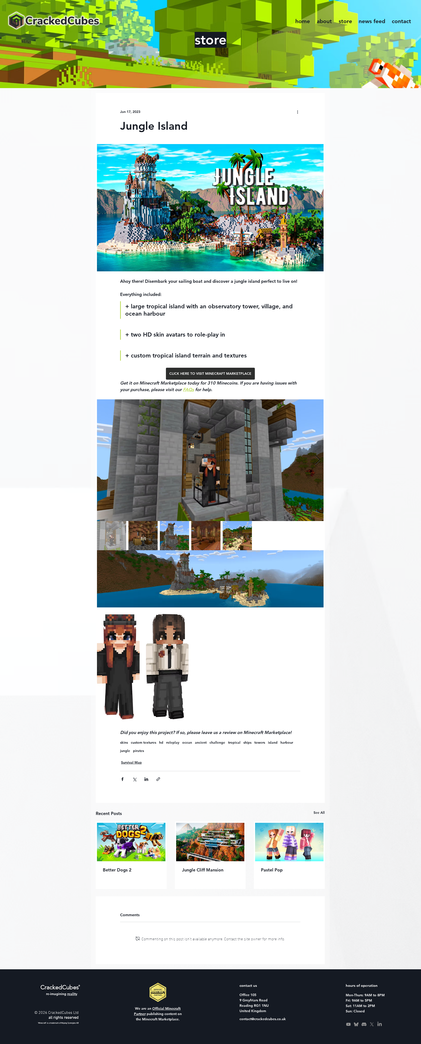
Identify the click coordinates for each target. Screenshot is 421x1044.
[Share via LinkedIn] (146, 779)
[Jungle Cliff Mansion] (210, 842)
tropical (234, 743)
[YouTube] (348, 1024)
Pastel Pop (272, 870)
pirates (138, 751)
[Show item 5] (237, 535)
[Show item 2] (143, 535)
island (272, 743)
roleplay (172, 743)
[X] (371, 1024)
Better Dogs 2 (117, 870)
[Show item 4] (205, 535)
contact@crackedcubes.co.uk (262, 1019)
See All (319, 812)
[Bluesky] (356, 1024)
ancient (201, 743)
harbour (286, 743)
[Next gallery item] (318, 460)
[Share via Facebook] (122, 779)
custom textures (143, 743)
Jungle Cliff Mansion (202, 870)
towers (259, 743)
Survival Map (131, 762)
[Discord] (364, 1024)
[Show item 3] (174, 535)
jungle (125, 751)
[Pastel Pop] (289, 842)
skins (124, 743)
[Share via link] (158, 779)
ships (247, 743)
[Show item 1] (111, 535)
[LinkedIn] (379, 1024)
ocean (187, 743)
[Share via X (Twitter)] (134, 779)
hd (161, 743)
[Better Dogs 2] (131, 842)
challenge (217, 743)
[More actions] (297, 112)
